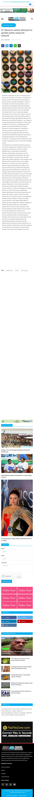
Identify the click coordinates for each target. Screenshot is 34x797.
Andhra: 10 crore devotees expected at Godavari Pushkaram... (15, 451)
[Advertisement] (17, 250)
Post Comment (7, 581)
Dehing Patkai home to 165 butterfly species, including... (20, 675)
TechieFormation (21, 792)
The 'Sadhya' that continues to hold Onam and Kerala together (20, 659)
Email (2, 555)
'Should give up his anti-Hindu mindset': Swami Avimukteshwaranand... (21, 667)
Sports (3, 770)
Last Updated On (16, 2)
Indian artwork (24, 270)
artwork (16, 270)
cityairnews (7, 39)
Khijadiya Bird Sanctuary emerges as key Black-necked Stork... (22, 683)
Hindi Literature (5, 767)
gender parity (9, 270)
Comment (4, 562)
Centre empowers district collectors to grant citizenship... (21, 692)
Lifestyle (3, 773)
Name (3, 548)
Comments (5, 544)
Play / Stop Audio (8, 25)
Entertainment (5, 776)
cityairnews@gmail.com (7, 713)
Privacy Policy (22, 795)
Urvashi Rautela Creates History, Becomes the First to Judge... (16, 539)
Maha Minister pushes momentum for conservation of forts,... (16, 476)
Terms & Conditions (12, 795)
